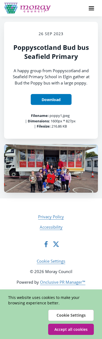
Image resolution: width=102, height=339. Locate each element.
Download (51, 99)
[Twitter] (56, 244)
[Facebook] (46, 244)
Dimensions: (39, 121)
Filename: (40, 115)
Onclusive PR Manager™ (62, 282)
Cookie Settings (51, 261)
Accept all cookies (71, 329)
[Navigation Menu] (91, 8)
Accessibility (51, 227)
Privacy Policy (51, 216)
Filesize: (44, 126)
